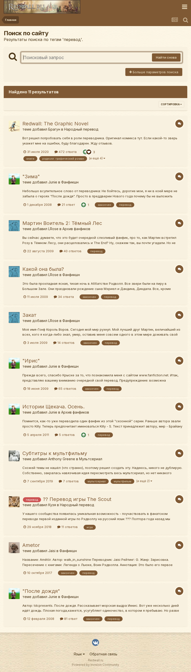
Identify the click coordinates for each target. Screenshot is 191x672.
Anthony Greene (61, 459)
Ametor (31, 545)
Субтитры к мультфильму (54, 453)
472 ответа (67, 152)
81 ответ (70, 619)
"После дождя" (41, 591)
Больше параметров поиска (155, 72)
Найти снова (166, 57)
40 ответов (72, 251)
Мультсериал (90, 459)
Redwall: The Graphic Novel (55, 124)
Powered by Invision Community (95, 665)
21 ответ (68, 205)
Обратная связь (103, 654)
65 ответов (66, 388)
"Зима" (31, 176)
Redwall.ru (95, 660)
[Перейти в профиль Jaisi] (14, 547)
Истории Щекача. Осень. (53, 407)
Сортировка (170, 104)
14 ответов (65, 343)
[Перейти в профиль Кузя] (14, 501)
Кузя (52, 505)
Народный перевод (81, 129)
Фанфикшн (70, 182)
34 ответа (65, 297)
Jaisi (51, 551)
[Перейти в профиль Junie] (14, 179)
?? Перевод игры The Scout (77, 499)
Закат (29, 315)
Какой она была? (43, 269)
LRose (53, 229)
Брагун (54, 129)
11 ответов (69, 527)
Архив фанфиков (76, 229)
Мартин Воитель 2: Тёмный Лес (62, 223)
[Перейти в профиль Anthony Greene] (14, 455)
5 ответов (66, 435)
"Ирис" (31, 361)
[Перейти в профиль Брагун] (14, 126)
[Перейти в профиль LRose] (14, 225)
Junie (52, 182)
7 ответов (70, 481)
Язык (78, 654)
